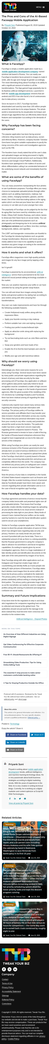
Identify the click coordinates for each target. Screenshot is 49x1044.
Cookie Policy (13, 1039)
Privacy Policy (7, 987)
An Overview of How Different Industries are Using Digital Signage (24, 635)
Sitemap (5, 996)
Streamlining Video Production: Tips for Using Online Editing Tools (22, 663)
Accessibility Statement (11, 991)
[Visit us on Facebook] (4, 969)
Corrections (6, 1004)
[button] (39, 7)
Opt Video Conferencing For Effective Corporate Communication (23, 645)
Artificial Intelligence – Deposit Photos (31, 619)
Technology (14, 724)
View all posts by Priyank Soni (21, 803)
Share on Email (16, 750)
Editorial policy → (34, 718)
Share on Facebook (18, 735)
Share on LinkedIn (17, 742)
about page (22, 699)
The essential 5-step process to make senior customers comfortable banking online (21, 674)
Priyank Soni (10, 25)
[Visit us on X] (9, 969)
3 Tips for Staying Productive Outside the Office (23, 683)
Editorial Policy (8, 1000)
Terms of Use (7, 983)
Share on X (38, 735)
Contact (5, 979)
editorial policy (9, 699)
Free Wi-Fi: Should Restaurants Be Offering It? (22, 655)
